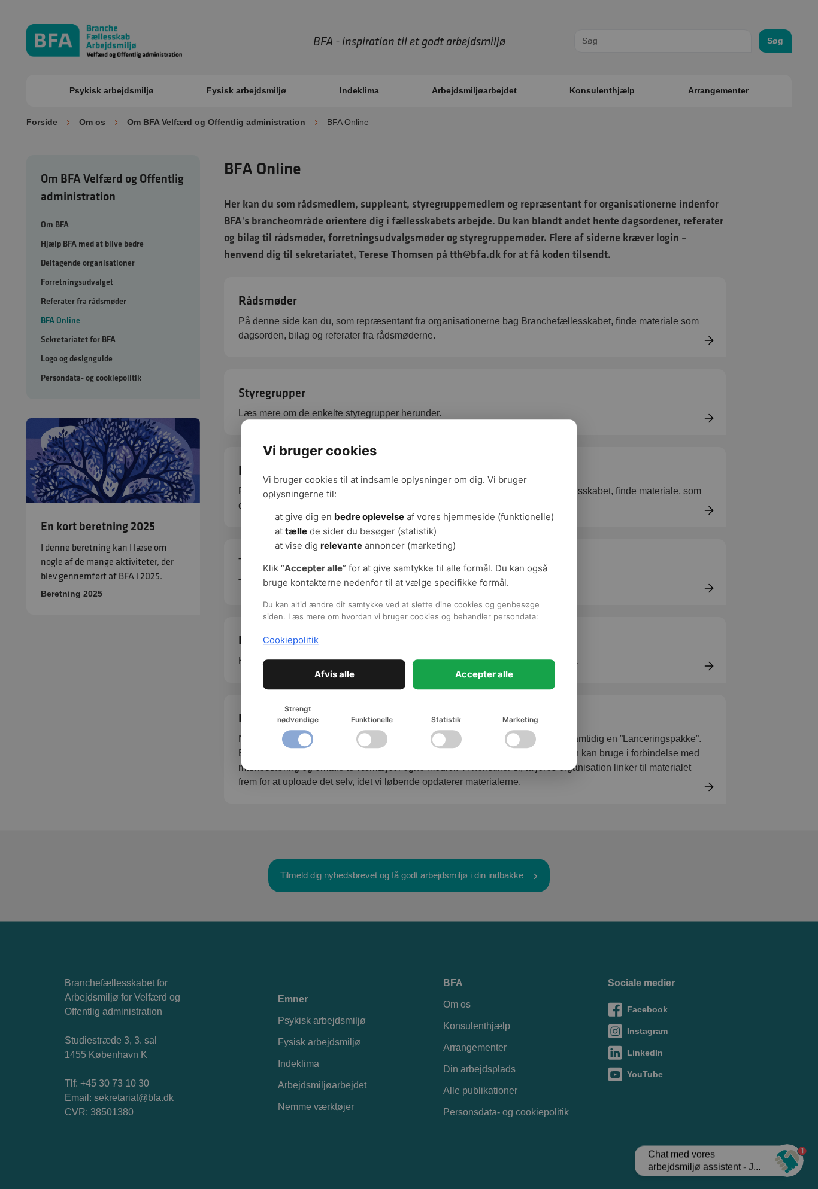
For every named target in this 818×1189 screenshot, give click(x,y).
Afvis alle (334, 674)
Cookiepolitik (291, 640)
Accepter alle (484, 674)
